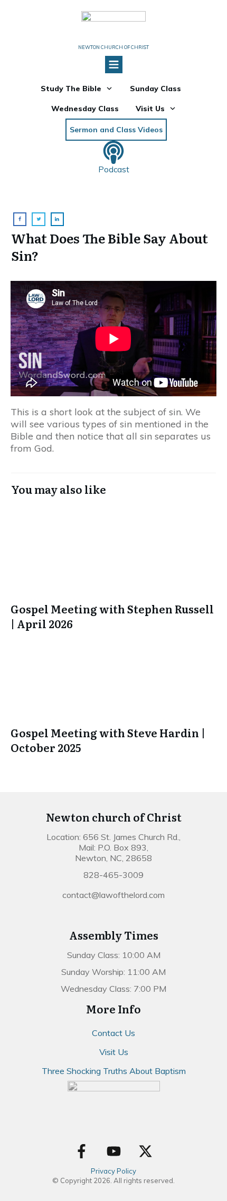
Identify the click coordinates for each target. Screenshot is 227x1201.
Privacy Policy (113, 1171)
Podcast (113, 169)
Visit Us (113, 1052)
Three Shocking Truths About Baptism (114, 1071)
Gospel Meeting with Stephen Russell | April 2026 (113, 569)
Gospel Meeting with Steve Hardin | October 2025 (113, 693)
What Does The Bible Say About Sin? (109, 247)
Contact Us (113, 1033)
